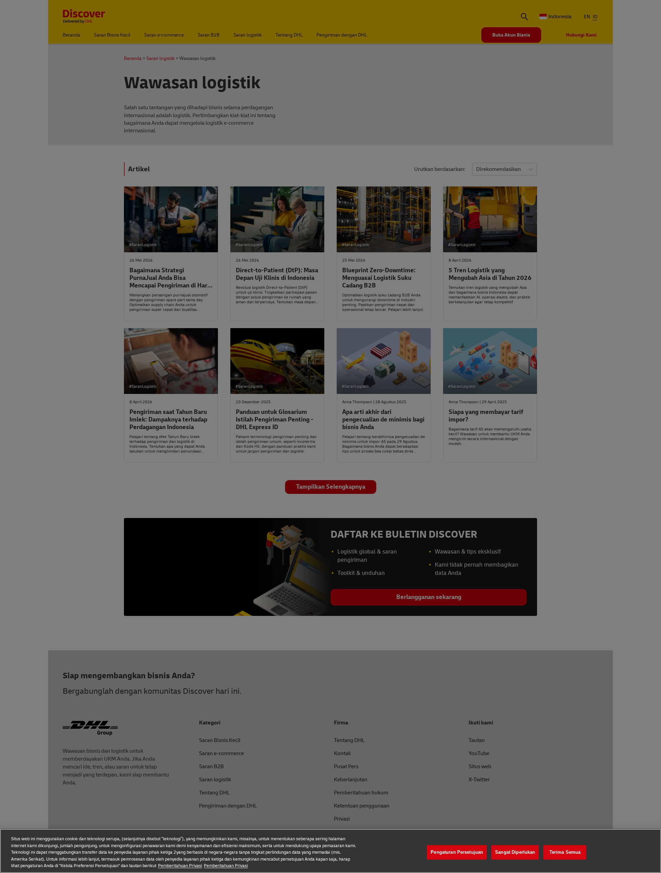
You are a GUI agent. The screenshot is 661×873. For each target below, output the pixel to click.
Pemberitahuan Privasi (180, 866)
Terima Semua (565, 852)
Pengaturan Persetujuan (457, 852)
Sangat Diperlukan (515, 852)
